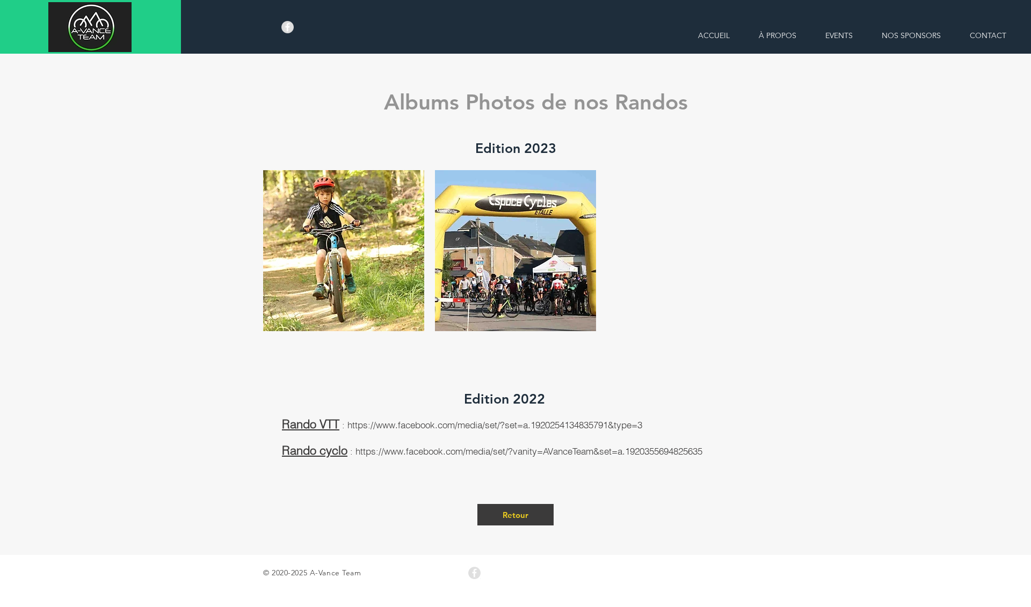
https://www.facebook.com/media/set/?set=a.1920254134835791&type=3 (494, 424)
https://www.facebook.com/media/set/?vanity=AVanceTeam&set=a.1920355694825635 (528, 451)
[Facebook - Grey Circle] (287, 27)
